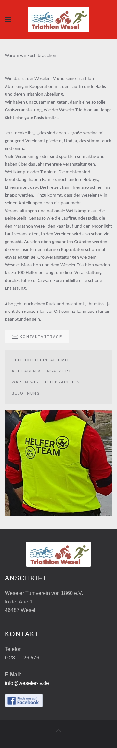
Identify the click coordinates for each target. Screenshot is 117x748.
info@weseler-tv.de (27, 683)
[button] (8, 19)
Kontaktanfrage (41, 337)
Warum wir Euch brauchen (46, 382)
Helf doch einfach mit (41, 360)
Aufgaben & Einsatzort (42, 371)
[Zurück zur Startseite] (58, 19)
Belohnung (26, 393)
